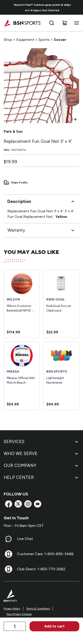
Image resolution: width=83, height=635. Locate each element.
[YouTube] (37, 504)
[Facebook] (8, 504)
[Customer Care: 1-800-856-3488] (8, 554)
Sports (44, 39)
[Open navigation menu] (75, 23)
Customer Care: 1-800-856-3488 (45, 554)
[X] (18, 504)
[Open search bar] (51, 23)
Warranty (16, 230)
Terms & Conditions (38, 608)
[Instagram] (28, 504)
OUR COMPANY (20, 465)
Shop (8, 39)
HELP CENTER (19, 477)
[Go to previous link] (6, 7)
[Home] (23, 23)
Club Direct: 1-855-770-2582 (41, 569)
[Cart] (64, 23)
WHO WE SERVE (21, 453)
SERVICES (14, 441)
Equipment (25, 39)
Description (19, 201)
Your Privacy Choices (19, 614)
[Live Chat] (8, 539)
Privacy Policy (12, 608)
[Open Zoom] (75, 119)
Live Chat (25, 539)
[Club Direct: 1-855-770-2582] (8, 569)
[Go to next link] (78, 7)
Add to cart (54, 626)
